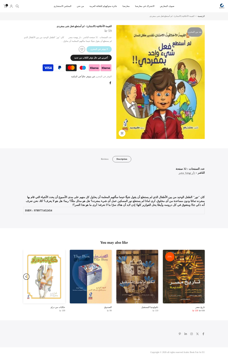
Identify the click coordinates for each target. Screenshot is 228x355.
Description (121, 159)
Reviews (104, 159)
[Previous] (202, 277)
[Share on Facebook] (110, 82)
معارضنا (126, 6)
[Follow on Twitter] (197, 334)
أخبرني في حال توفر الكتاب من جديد (91, 58)
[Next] (26, 277)
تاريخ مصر (200, 307)
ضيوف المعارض (167, 6)
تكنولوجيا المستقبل (149, 307)
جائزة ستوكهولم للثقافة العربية (103, 6)
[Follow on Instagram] (191, 334)
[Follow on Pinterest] (179, 334)
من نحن (80, 6)
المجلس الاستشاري (62, 6)
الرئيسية (201, 16)
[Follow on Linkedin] (185, 334)
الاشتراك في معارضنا (144, 6)
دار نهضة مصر (187, 172)
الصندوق (108, 307)
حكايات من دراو (58, 307)
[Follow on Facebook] (203, 334)
